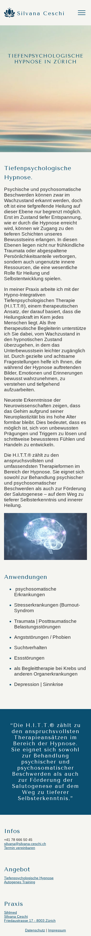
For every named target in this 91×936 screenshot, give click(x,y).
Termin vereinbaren (19, 848)
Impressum (57, 930)
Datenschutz (35, 930)
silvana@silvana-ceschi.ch (25, 844)
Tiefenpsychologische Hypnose (29, 878)
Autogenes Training (19, 882)
